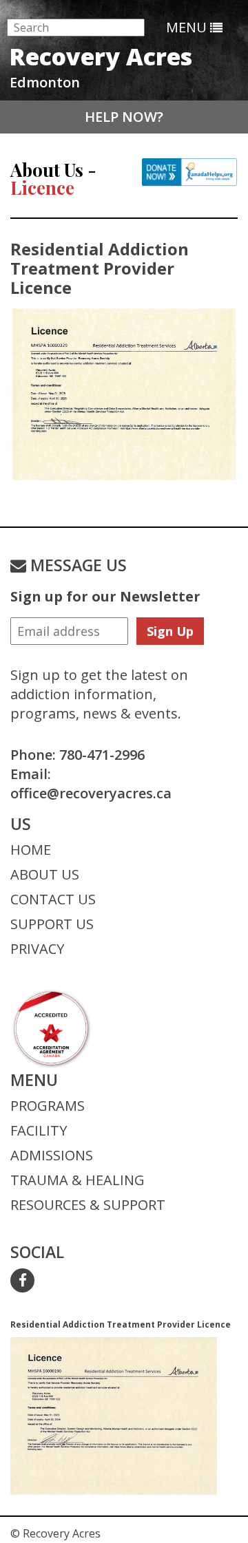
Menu (188, 27)
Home (30, 849)
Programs (47, 1105)
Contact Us (53, 899)
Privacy (37, 948)
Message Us (76, 565)
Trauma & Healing (77, 1180)
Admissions (51, 1155)
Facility (38, 1130)
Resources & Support (87, 1204)
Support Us (52, 924)
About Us (44, 874)
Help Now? (124, 116)
